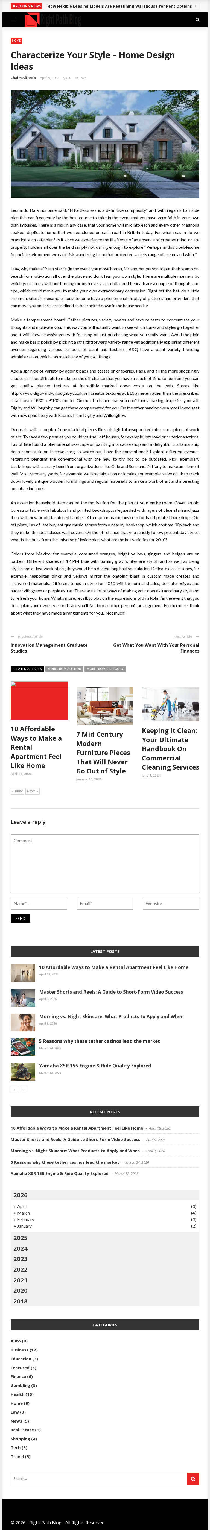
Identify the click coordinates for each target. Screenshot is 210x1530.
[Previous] (15, 1090)
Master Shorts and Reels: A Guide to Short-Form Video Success (111, 992)
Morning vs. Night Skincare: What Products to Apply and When (111, 1016)
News (16, 1421)
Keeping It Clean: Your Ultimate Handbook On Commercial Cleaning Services (170, 748)
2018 (20, 1301)
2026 (20, 1195)
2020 (20, 1290)
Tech (16, 1447)
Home (16, 40)
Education (21, 1358)
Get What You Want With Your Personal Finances (156, 648)
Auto (16, 1341)
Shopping (20, 1438)
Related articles (27, 668)
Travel (17, 1456)
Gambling (20, 1385)
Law (15, 1412)
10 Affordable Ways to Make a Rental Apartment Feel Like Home (113, 967)
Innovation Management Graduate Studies (49, 648)
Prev (19, 791)
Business (19, 1350)
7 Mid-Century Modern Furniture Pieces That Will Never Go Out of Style (103, 752)
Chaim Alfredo (23, 77)
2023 (20, 1258)
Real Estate (22, 1429)
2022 (20, 1269)
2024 (20, 1248)
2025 (20, 1237)
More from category (105, 668)
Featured (20, 1367)
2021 (20, 1280)
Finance (18, 1376)
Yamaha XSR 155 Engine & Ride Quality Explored (95, 1066)
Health (17, 1394)
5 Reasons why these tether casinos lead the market (99, 1041)
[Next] (24, 1090)
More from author (64, 668)
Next (31, 791)
